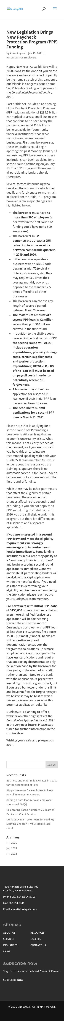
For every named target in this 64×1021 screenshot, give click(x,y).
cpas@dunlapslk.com (24, 909)
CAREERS (35, 939)
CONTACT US (38, 945)
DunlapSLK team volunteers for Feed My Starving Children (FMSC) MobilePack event (30, 824)
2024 (14, 853)
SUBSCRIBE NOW (13, 979)
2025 (14, 848)
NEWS (6, 951)
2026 (14, 842)
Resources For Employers (21, 57)
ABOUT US (9, 932)
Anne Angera (17, 53)
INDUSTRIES (10, 945)
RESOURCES (37, 932)
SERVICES (8, 939)
